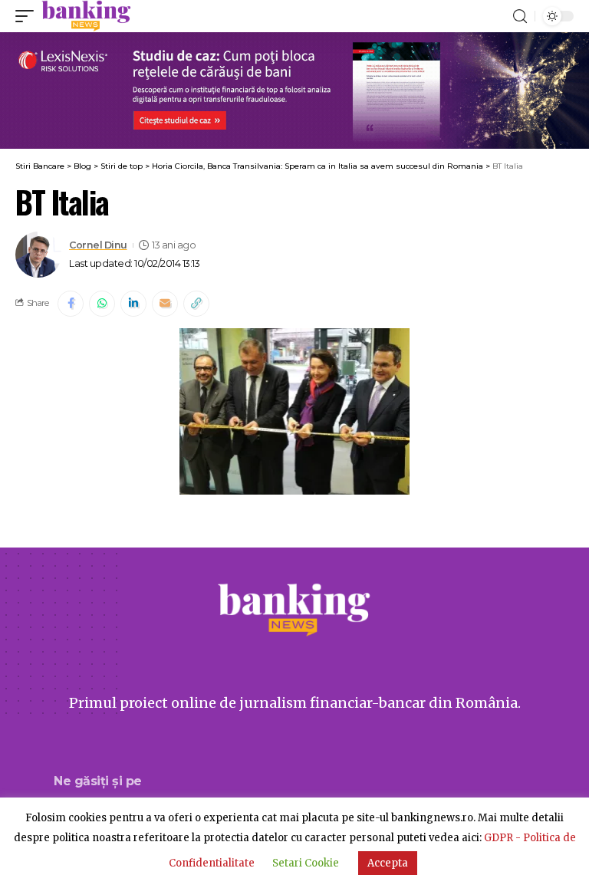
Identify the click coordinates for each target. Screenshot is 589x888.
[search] (520, 16)
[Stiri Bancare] (86, 16)
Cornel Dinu (98, 245)
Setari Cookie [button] (305, 863)
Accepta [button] (387, 863)
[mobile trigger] (28, 16)
